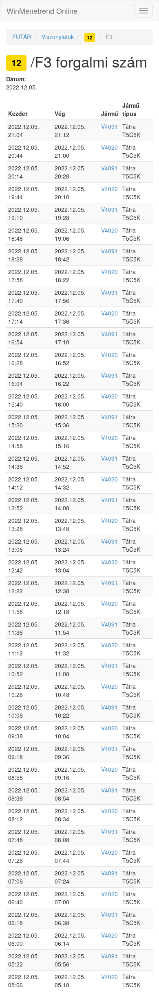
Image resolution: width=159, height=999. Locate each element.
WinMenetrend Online (42, 10)
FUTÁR (21, 37)
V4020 (109, 147)
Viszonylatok (58, 37)
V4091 (109, 126)
